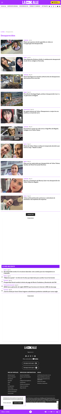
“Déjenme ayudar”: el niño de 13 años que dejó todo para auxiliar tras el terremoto (29, 278)
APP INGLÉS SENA (46, 6)
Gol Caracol (10, 378)
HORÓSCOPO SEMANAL (12, 6)
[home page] (30, 2)
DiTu (9, 384)
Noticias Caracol (11, 375)
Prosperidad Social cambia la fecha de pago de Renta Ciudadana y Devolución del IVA (30, 282)
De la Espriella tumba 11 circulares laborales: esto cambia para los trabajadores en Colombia (29, 272)
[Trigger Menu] (2, 2)
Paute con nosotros (24, 386)
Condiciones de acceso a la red (44, 375)
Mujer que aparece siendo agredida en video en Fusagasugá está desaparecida (38, 42)
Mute (45, 412)
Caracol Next (10, 393)
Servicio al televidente (25, 375)
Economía (6, 280)
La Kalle (3, 31)
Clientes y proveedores (25, 384)
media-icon (30, 411)
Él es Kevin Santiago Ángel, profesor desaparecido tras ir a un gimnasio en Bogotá (42, 94)
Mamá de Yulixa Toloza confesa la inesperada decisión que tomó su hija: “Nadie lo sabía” (42, 146)
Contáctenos (22, 382)
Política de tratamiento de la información (43, 379)
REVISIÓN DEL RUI (23, 6)
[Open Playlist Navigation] (59, 412)
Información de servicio (9, 285)
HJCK (9, 382)
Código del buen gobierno (25, 380)
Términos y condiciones (42, 383)
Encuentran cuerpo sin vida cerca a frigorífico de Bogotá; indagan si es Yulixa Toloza (41, 129)
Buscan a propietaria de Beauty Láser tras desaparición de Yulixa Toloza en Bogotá (42, 181)
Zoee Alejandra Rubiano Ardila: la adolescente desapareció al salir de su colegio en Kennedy (42, 60)
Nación (25, 144)
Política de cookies (41, 381)
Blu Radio (10, 380)
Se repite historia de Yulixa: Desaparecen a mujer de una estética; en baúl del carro (41, 112)
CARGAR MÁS (30, 214)
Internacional (27, 109)
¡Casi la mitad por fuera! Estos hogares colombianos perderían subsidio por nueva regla (31, 291)
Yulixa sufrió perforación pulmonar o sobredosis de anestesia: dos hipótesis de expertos (39, 198)
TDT (21, 378)
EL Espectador (11, 386)
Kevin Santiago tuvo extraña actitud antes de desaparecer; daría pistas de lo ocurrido (42, 77)
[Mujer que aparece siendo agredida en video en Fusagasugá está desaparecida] (12, 47)
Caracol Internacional (12, 389)
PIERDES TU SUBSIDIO (35, 6)
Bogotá (25, 57)
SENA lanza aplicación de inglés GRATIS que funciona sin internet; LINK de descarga (30, 287)
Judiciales (26, 40)
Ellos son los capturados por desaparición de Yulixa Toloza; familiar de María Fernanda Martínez (42, 164)
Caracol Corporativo (12, 391)
